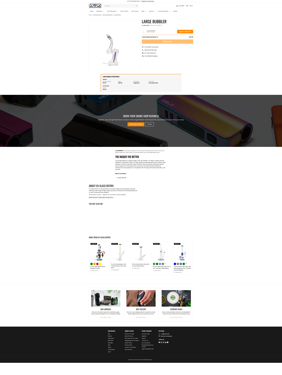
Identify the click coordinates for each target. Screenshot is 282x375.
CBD (143, 11)
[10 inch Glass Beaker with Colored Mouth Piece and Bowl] (120, 256)
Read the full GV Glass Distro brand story (102, 197)
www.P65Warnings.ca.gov (153, 152)
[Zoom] (114, 45)
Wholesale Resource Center (147, 345)
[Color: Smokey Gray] (163, 264)
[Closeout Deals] (176, 298)
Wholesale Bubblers (108, 15)
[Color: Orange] (94, 264)
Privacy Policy (128, 345)
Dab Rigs (134, 11)
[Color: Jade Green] (154, 264)
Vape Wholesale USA (147, 349)
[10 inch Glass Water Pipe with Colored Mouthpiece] (141, 255)
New (92, 11)
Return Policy (128, 343)
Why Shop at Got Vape (131, 338)
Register (144, 336)
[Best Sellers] (141, 298)
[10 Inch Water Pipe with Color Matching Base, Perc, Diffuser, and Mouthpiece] (182, 258)
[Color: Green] (91, 264)
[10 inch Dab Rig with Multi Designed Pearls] (99, 257)
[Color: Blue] (175, 264)
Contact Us (145, 340)
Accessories (163, 11)
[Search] (136, 5)
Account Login (146, 334)
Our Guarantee (146, 343)
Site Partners (128, 349)
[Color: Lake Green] (157, 264)
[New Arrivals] (105, 298)
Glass (151, 11)
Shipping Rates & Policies (132, 340)
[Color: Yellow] (100, 264)
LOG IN (149, 124)
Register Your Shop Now (148, 1)
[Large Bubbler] (97, 220)
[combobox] (121, 5)
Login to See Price (185, 31)
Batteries (124, 11)
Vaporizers (112, 11)
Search (144, 338)
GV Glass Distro (104, 237)
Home (90, 15)
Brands (99, 11)
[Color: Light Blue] (160, 264)
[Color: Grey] (178, 264)
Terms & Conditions (130, 347)
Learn (175, 11)
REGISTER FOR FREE (136, 124)
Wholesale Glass (97, 15)
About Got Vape (129, 334)
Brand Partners (129, 336)
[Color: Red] (97, 264)
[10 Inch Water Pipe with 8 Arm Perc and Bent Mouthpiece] (161, 257)
